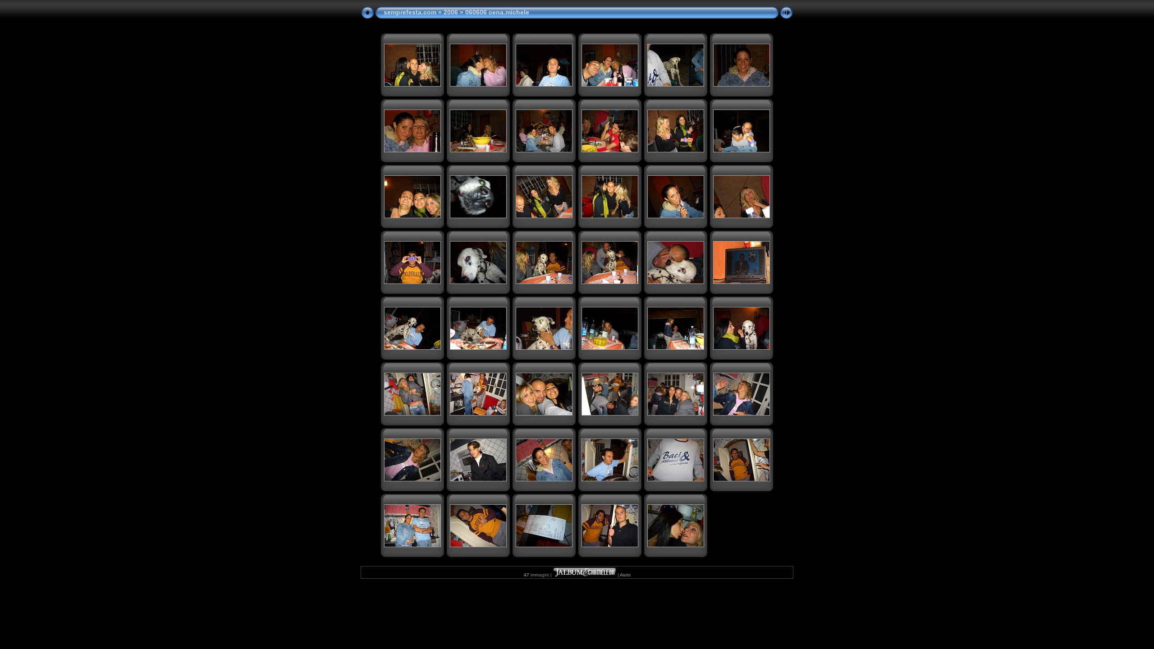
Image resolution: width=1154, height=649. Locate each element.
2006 (451, 12)
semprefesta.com (410, 12)
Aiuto (625, 574)
